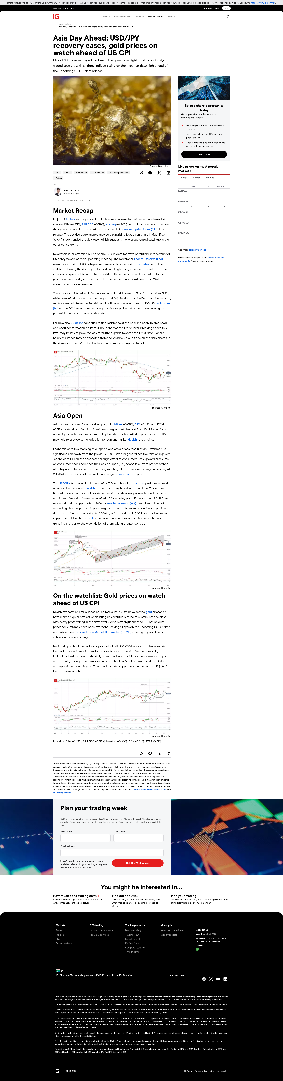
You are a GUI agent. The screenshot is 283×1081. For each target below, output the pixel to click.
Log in (226, 8)
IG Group (188, 1071)
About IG (117, 975)
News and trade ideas (172, 930)
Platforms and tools (122, 16)
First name (66, 831)
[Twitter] (159, 173)
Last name (119, 831)
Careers (199, 1071)
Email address (67, 846)
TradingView (132, 934)
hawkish (89, 488)
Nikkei (118, 424)
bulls (91, 518)
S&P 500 (87, 224)
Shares (196, 177)
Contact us (202, 929)
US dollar (76, 323)
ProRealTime (132, 943)
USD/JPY (64, 483)
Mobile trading (133, 930)
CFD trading (96, 925)
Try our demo (132, 951)
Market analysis (155, 16)
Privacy (106, 975)
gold (149, 612)
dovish (132, 439)
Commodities (81, 172)
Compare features (135, 947)
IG (57, 975)
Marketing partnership (216, 1071)
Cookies (127, 975)
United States (98, 172)
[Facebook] (150, 173)
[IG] (56, 16)
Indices (67, 172)
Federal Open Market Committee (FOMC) (103, 632)
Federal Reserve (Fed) (148, 259)
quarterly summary (62, 792)
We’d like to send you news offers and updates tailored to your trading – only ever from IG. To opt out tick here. (84, 864)
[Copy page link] (141, 173)
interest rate (127, 474)
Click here (211, 933)
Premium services (99, 934)
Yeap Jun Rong (71, 189)
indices (71, 219)
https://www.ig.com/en (263, 2)
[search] (228, 16)
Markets (60, 925)
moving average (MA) (121, 503)
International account (101, 930)
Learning (171, 16)
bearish (140, 483)
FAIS (98, 975)
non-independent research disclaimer (149, 789)
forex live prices (197, 249)
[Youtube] (218, 979)
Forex (57, 172)
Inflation (58, 178)
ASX (137, 424)
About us (140, 16)
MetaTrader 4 (132, 938)
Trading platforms (135, 925)
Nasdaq (111, 224)
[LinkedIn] (169, 173)
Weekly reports (169, 934)
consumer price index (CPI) (139, 229)
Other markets (64, 943)
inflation (145, 264)
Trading (106, 16)
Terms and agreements (82, 975)
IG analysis (166, 925)
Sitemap (64, 975)
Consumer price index (118, 172)
